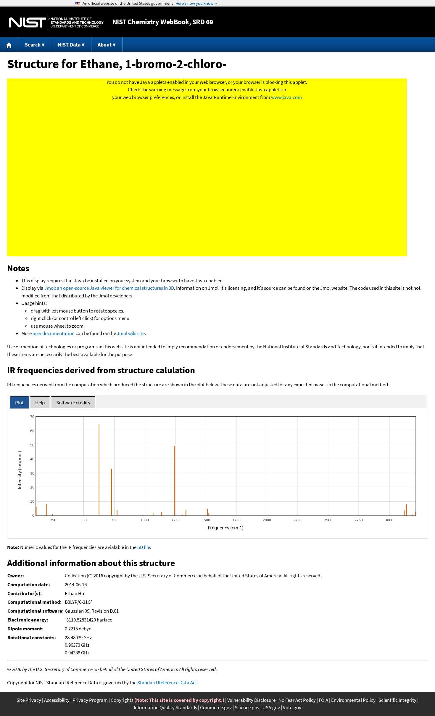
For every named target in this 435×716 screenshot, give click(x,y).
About (105, 44)
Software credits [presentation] (73, 402)
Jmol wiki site (131, 333)
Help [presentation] (40, 402)
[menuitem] (9, 44)
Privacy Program (90, 700)
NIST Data (69, 44)
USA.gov (271, 707)
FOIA (323, 700)
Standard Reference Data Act (167, 682)
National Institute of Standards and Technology (56, 22)
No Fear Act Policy (297, 700)
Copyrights (122, 700)
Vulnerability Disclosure (251, 700)
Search (33, 44)
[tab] (19, 402)
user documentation (54, 333)
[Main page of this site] (9, 44)
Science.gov (247, 707)
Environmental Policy (353, 700)
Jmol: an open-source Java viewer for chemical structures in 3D (109, 288)
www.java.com (286, 97)
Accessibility (57, 700)
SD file (143, 547)
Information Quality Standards (165, 707)
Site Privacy (29, 700)
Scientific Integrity (397, 700)
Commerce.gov (216, 707)
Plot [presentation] (19, 402)
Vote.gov (292, 707)
